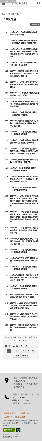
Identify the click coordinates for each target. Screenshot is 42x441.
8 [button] (23, 351)
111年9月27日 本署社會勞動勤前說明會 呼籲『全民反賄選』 (24, 94)
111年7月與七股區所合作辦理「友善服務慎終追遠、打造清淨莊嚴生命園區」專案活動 (24, 241)
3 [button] (31, 346)
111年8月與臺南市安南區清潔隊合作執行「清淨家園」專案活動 (24, 161)
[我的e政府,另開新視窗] (18, 430)
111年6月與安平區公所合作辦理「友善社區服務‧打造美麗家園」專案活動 (24, 259)
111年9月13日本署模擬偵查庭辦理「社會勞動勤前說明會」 (23, 114)
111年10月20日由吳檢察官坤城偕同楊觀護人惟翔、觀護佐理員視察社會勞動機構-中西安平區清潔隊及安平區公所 (24, 53)
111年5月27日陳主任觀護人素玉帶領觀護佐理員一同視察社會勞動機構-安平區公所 (24, 316)
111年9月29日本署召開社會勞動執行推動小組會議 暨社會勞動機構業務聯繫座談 (24, 84)
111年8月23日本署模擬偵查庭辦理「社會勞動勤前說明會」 (23, 133)
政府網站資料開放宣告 (11, 413)
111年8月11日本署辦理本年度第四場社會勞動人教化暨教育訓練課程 (24, 141)
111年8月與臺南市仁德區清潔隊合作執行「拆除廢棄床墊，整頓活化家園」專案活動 (24, 123)
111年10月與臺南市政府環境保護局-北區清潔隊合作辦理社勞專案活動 (24, 42)
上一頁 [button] (15, 346)
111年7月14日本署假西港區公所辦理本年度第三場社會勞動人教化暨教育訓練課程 (24, 230)
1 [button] (21, 346)
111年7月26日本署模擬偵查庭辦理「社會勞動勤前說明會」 (23, 189)
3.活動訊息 (10, 19)
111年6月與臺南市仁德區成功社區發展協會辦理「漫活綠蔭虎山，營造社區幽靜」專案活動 (24, 277)
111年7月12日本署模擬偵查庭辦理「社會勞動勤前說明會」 (23, 251)
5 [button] (9, 351)
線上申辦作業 (8, 417)
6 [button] (13, 351)
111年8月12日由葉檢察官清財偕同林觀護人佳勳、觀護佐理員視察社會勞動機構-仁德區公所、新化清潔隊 (24, 151)
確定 (24, 340)
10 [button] (33, 351)
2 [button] (26, 346)
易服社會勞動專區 (13, 14)
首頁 (3, 14)
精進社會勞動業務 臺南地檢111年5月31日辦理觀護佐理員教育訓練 (24, 296)
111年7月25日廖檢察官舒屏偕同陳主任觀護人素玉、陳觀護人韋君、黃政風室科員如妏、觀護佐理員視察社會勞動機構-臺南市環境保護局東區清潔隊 (24, 201)
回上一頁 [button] (36, 24)
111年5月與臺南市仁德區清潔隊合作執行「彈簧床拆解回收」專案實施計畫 (24, 327)
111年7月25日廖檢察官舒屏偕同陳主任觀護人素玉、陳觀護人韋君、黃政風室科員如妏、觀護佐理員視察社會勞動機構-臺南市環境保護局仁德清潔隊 (24, 217)
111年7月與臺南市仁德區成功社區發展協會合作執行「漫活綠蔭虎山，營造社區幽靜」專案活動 (24, 179)
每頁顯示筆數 (32, 337)
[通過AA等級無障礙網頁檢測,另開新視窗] (9, 430)
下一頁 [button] (16, 355)
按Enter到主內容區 (8, 2)
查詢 (39, 3)
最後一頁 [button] (25, 355)
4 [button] (35, 346)
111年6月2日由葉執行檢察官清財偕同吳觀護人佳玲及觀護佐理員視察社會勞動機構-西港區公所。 (24, 305)
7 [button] (18, 351)
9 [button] (28, 351)
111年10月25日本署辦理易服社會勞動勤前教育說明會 (24, 33)
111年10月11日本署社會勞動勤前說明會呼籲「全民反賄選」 (24, 64)
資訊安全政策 (25, 413)
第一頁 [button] (7, 346)
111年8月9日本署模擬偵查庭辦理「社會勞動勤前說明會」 (23, 169)
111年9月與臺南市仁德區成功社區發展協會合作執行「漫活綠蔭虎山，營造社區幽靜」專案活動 (24, 73)
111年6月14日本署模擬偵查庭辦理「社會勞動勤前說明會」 (23, 287)
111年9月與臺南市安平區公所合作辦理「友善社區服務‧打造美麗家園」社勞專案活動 (24, 104)
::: (2, 11)
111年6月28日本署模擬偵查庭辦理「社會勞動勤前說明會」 (23, 268)
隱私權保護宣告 (20, 417)
